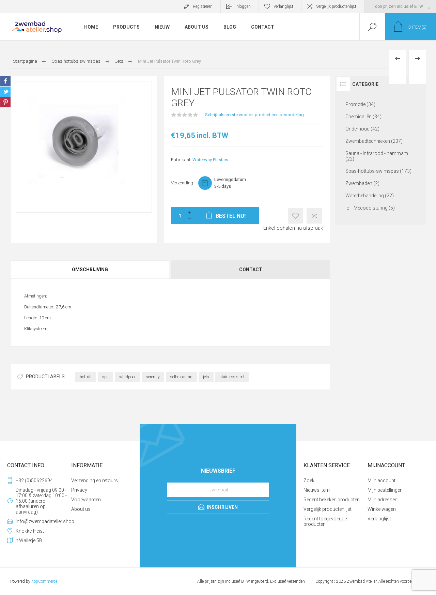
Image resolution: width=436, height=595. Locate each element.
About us (81, 509)
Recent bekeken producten (331, 499)
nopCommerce (44, 581)
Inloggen (243, 6)
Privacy (79, 490)
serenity (153, 377)
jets (206, 377)
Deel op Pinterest (5, 102)
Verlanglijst (379, 518)
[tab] (90, 269)
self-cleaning (181, 377)
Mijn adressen (383, 499)
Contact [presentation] (250, 269)
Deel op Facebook (5, 81)
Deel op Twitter (5, 92)
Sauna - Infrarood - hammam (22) (376, 156)
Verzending (182, 182)
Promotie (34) (360, 104)
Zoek (308, 480)
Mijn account (381, 480)
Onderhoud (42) (362, 129)
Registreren (203, 6)
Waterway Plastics (210, 159)
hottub (86, 377)
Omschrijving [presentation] (90, 269)
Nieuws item (316, 490)
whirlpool (127, 377)
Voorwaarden (86, 499)
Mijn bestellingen (385, 490)
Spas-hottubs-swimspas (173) (378, 171)
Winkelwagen (382, 509)
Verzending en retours (94, 480)
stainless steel (232, 377)
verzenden (296, 581)
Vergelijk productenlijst (336, 6)
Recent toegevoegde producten (325, 521)
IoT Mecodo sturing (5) (370, 208)
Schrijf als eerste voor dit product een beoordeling (254, 114)
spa (105, 377)
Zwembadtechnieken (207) (374, 141)
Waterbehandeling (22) (369, 195)
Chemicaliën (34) (363, 116)
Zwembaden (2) (362, 183)
